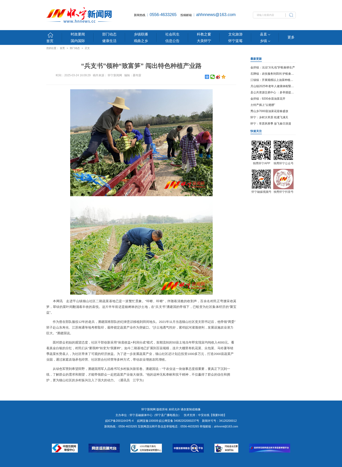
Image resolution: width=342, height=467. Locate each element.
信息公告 (172, 41)
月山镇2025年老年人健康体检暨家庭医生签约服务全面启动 (287, 86)
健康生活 (109, 41)
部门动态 (109, 34)
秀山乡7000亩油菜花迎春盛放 (269, 111)
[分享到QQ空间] (223, 77)
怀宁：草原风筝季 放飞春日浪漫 (270, 123)
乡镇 (264, 41)
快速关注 (256, 131)
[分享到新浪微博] (218, 77)
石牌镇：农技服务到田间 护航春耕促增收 (276, 73)
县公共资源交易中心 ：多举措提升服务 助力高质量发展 (285, 92)
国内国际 (78, 41)
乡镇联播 (141, 34)
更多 (291, 37)
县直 (264, 34)
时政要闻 (78, 34)
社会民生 (172, 34)
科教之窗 (204, 34)
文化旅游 (235, 34)
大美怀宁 (204, 41)
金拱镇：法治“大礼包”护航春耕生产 (272, 67)
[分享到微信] (212, 77)
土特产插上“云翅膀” (262, 104)
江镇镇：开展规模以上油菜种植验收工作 (276, 79)
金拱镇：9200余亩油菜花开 (267, 98)
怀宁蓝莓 (235, 41)
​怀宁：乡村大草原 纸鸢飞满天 (269, 117)
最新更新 (256, 58)
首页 (49, 41)
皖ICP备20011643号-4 (119, 420)
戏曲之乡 (141, 41)
